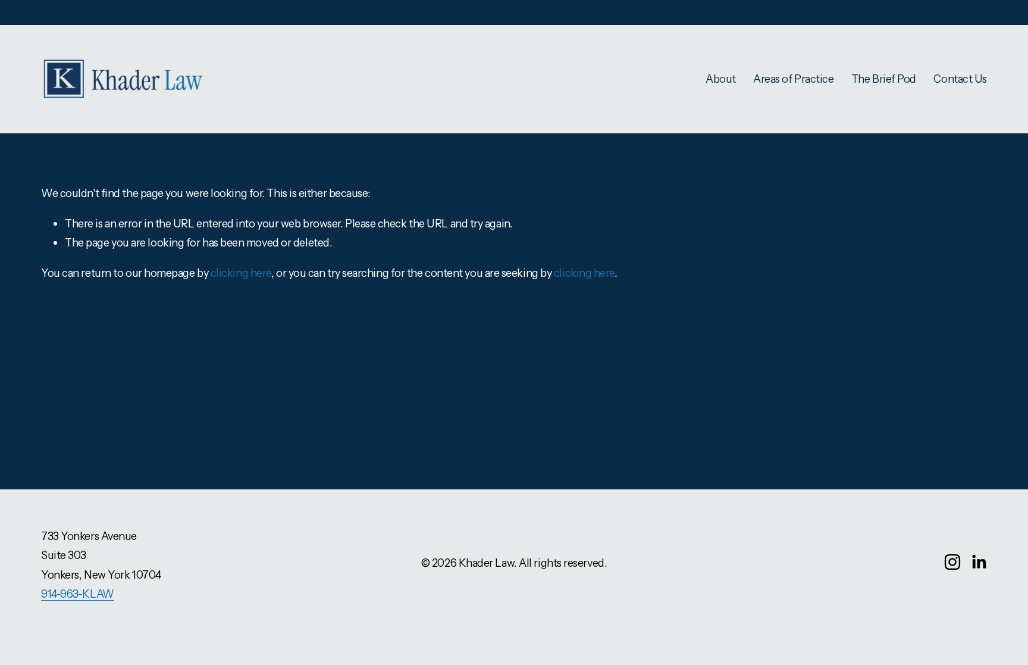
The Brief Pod (883, 79)
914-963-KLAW (77, 594)
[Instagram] (952, 562)
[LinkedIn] (978, 562)
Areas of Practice (793, 79)
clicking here (241, 273)
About (721, 79)
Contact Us (959, 79)
